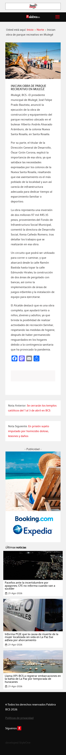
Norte (40, 30)
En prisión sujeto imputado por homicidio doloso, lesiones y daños (28, 431)
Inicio (30, 30)
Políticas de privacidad (19, 718)
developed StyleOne (17, 742)
